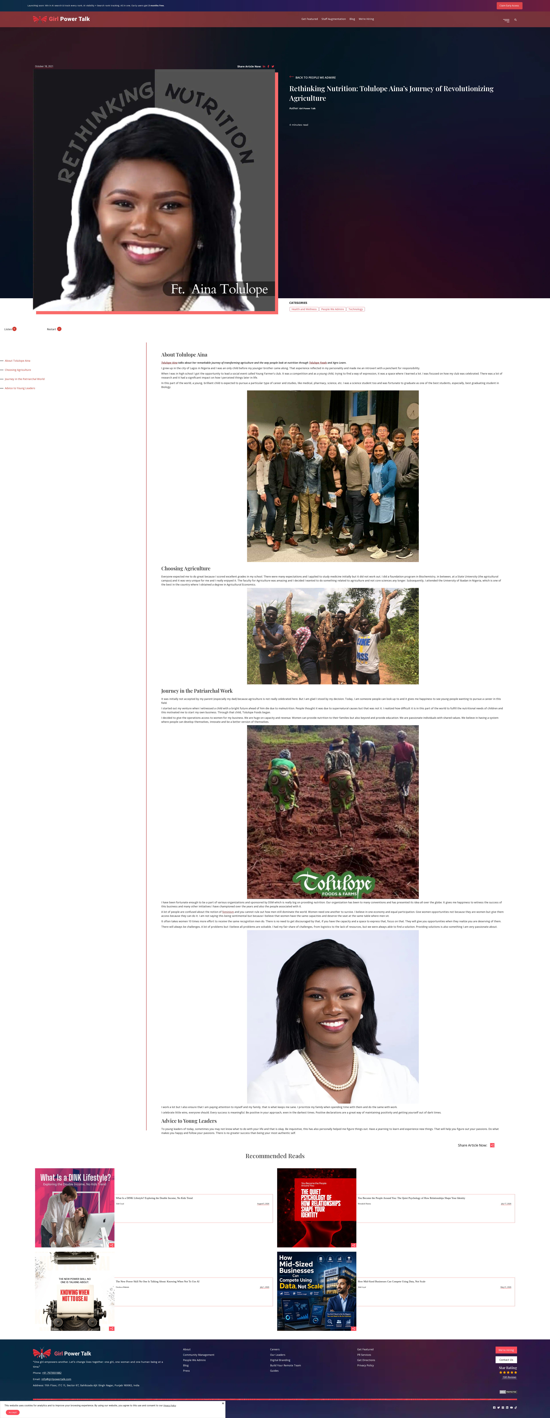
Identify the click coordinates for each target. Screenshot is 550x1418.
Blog (352, 19)
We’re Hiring (366, 19)
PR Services (364, 1354)
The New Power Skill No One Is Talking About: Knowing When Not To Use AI (157, 1281)
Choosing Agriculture (18, 370)
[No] (222, 1403)
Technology (355, 309)
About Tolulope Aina (17, 360)
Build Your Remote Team (285, 1365)
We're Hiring (506, 1350)
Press (186, 1370)
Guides (274, 1370)
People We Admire (332, 309)
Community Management (198, 1354)
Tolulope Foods (318, 362)
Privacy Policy (365, 1365)
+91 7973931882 (51, 1372)
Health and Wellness (304, 309)
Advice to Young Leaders (20, 388)
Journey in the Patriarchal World (25, 379)
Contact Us (506, 1359)
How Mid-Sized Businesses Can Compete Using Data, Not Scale (391, 1281)
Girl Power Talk (307, 108)
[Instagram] (503, 1407)
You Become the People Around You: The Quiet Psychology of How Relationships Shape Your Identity (411, 1198)
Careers (275, 1349)
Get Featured (309, 19)
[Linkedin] (507, 1407)
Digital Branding (280, 1360)
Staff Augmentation (334, 19)
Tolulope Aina (169, 362)
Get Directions (366, 1360)
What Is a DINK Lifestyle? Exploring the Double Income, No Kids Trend (154, 1198)
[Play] (17, 328)
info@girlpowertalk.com (56, 1379)
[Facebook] (494, 1407)
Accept (13, 1412)
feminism (228, 912)
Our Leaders (277, 1354)
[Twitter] (498, 1407)
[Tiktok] (515, 1407)
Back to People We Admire (315, 77)
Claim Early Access (509, 5)
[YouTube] (511, 1407)
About (187, 1349)
